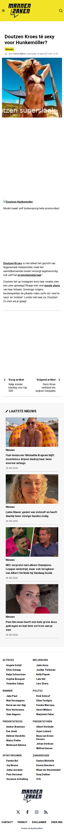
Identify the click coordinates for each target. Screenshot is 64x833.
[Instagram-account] (37, 812)
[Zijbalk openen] (3, 11)
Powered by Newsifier (32, 828)
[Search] (61, 11)
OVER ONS (57, 822)
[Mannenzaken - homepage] (19, 11)
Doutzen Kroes (12, 263)
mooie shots (52, 285)
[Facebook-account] (27, 812)
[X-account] (18, 812)
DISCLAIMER (39, 822)
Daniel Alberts (19, 54)
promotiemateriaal (29, 275)
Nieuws (9, 49)
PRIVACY (22, 822)
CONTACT (7, 822)
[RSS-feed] (46, 812)
